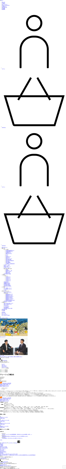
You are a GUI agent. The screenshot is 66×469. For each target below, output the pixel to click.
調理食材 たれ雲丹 (9, 298)
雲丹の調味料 (8, 262)
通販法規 (1, 465)
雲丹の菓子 (8, 261)
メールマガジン (6, 306)
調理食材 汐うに (9, 294)
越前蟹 (7, 269)
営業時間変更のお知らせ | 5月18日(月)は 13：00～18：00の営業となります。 (15, 436)
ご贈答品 (1, 444)
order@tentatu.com (4, 464)
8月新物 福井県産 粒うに (10, 250)
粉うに (7, 255)
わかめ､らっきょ (7, 267)
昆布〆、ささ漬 (6, 265)
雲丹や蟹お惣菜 (8, 259)
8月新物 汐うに (8, 252)
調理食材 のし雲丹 (9, 296)
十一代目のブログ (4, 442)
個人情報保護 (6, 307)
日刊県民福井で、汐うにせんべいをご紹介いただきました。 (12, 438)
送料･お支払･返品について (8, 303)
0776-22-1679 (5, 360)
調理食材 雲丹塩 (9, 297)
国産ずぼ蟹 (8, 272)
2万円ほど (8, 278)
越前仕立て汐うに (9, 253)
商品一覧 (1, 443)
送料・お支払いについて (4, 386)
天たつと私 (4, 313)
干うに (7, 254)
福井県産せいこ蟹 (9, 270)
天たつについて (4, 314)
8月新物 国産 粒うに (9, 251)
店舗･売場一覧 (4, 309)
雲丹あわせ (8, 257)
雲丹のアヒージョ (9, 258)
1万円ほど (8, 279)
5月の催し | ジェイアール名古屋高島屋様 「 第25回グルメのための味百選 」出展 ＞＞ (17, 434)
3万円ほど (8, 277)
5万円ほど (8, 276)
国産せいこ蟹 (8, 271)
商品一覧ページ (4, 247)
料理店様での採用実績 (8, 301)
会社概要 (3, 310)
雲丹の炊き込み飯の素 (10, 260)
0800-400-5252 (3, 462)
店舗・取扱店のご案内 (12, 356)
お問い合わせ (6, 305)
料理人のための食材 (3, 446)
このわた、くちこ (7, 264)
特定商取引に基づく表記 (8, 308)
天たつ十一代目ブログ (4, 356)
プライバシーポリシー (7, 465)
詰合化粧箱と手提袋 (7, 273)
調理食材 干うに (9, 299)
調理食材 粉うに (9, 295)
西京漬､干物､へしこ (7, 266)
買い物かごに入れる (3, 381)
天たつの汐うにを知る (6, 315)
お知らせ (20, 356)
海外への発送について (8, 304)
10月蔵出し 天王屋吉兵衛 (10, 263)
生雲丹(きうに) (8, 256)
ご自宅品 (1, 445)
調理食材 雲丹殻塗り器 (10, 300)
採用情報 (3, 312)
